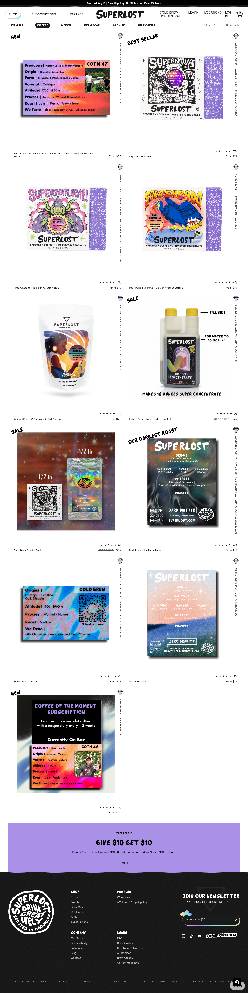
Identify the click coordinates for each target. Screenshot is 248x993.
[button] (76, 14)
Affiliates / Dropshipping (132, 902)
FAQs (120, 938)
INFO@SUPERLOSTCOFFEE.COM (160, 981)
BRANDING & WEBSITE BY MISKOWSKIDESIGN (215, 981)
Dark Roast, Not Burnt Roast (145, 550)
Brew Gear (92, 25)
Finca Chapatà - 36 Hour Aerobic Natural (36, 287)
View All (17, 25)
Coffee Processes (128, 962)
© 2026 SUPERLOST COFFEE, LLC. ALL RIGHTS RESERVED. (39, 981)
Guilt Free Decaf (138, 681)
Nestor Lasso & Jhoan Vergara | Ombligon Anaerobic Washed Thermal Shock (53, 155)
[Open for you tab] (237, 982)
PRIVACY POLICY (122, 981)
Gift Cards (146, 25)
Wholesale (123, 897)
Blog (73, 953)
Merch (66, 25)
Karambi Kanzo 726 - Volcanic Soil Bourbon (37, 419)
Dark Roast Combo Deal (27, 550)
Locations (77, 948)
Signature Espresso (140, 156)
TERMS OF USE (92, 981)
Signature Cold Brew (25, 681)
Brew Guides (125, 943)
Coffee (42, 25)
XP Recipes (124, 953)
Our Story (77, 938)
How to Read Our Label (131, 948)
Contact (76, 957)
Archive (119, 25)
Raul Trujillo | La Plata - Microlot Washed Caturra (156, 287)
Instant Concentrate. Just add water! (150, 419)
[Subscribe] (236, 920)
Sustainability (79, 943)
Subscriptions (79, 921)
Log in (124, 863)
